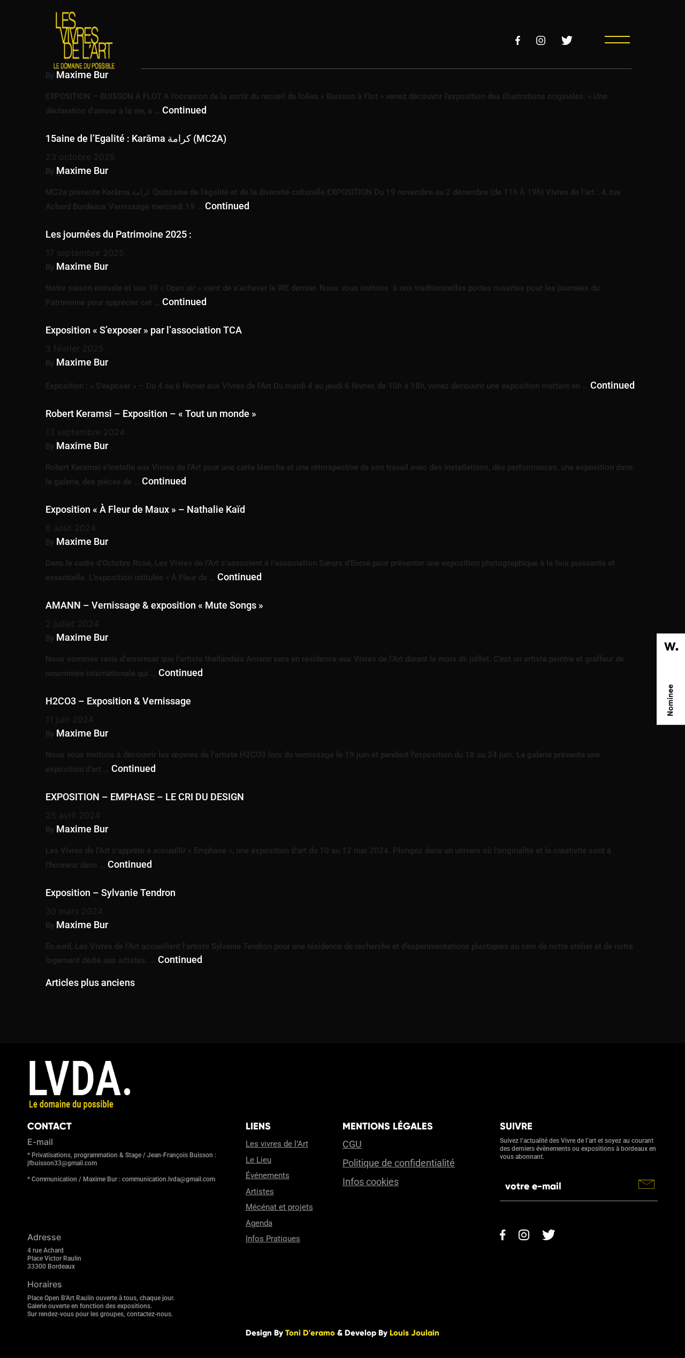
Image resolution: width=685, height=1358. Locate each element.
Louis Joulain (414, 1333)
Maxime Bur (82, 74)
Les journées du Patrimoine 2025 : (118, 234)
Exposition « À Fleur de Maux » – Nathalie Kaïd (145, 509)
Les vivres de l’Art (277, 1144)
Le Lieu (258, 1160)
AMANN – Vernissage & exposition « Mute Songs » (154, 605)
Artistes (260, 1191)
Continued (184, 110)
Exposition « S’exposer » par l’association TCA (143, 330)
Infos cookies (370, 1181)
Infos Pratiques (273, 1238)
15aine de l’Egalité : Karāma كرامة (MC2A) (135, 138)
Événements (268, 1175)
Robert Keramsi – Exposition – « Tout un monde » (150, 413)
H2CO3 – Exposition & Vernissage (118, 701)
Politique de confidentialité (398, 1163)
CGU (352, 1144)
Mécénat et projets (279, 1207)
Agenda (259, 1223)
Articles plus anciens (90, 982)
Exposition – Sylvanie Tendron (110, 892)
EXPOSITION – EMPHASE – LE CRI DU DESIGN (144, 796)
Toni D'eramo (310, 1333)
